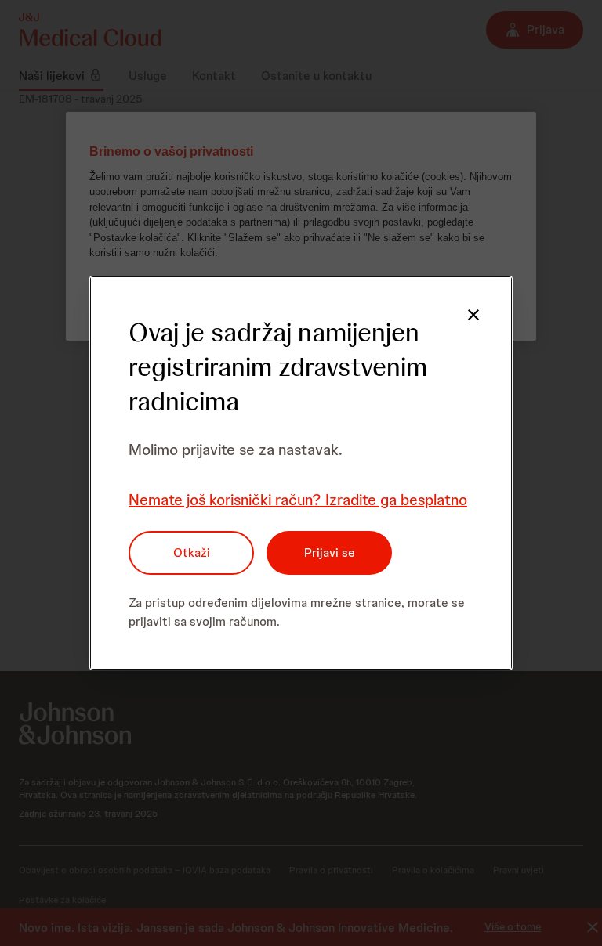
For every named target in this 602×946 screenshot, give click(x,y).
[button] (473, 315)
